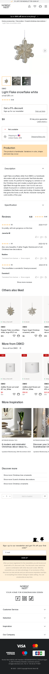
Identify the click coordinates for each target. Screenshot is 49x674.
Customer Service (10, 609)
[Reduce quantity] (3, 496)
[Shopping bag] (40, 6)
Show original (25, 258)
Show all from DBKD (10, 348)
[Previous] (4, 50)
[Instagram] (24, 598)
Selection (7, 618)
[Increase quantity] (10, 496)
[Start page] (6, 6)
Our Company (9, 634)
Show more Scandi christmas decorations (19, 479)
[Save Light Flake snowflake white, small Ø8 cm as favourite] (45, 496)
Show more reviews (24, 282)
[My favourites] (35, 6)
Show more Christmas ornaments (16, 484)
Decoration (20, 21)
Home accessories (8, 21)
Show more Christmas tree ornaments (18, 475)
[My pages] (29, 6)
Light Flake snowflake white (11, 23)
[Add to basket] (18, 335)
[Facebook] (18, 598)
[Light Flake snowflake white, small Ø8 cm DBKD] (24, 50)
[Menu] (46, 6)
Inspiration (7, 626)
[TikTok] (31, 598)
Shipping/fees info (38, 137)
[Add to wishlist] (14, 335)
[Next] (45, 50)
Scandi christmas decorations (35, 21)
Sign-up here (40, 111)
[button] (8, 100)
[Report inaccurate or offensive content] (45, 237)
